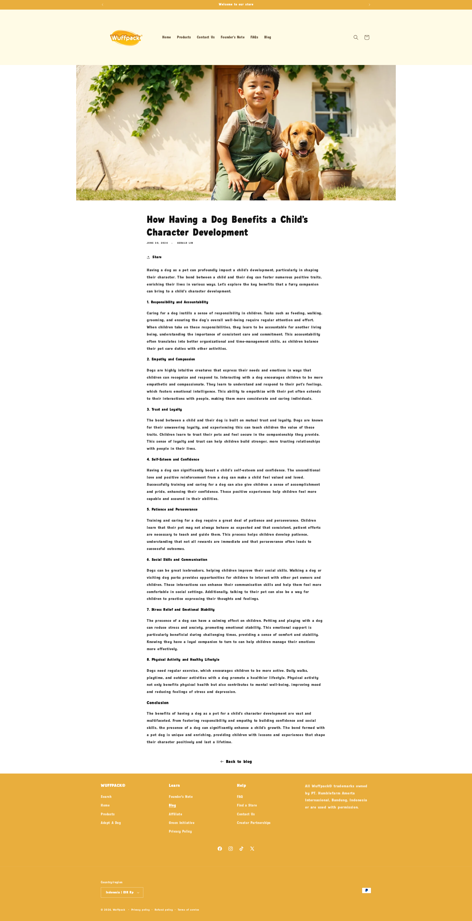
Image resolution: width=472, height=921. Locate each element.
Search (106, 797)
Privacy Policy (180, 831)
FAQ (240, 797)
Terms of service (188, 909)
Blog (172, 805)
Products (108, 814)
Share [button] (157, 257)
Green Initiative (182, 823)
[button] (356, 37)
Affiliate (175, 814)
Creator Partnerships (254, 823)
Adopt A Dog (111, 823)
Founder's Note (181, 797)
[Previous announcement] (102, 4)
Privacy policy (140, 909)
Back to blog (239, 761)
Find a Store (247, 805)
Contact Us (246, 814)
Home (105, 805)
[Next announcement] (369, 4)
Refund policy (164, 909)
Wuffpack (119, 909)
